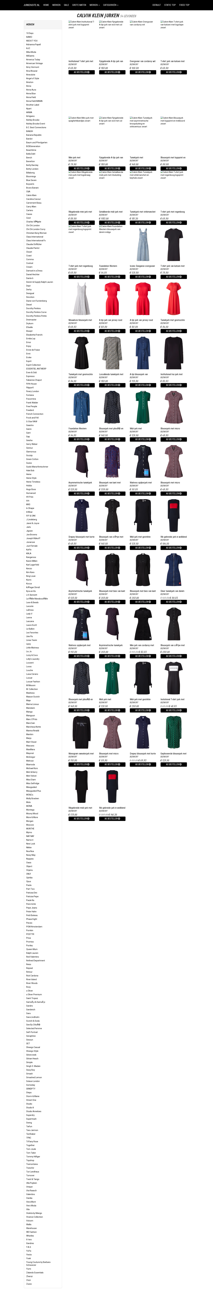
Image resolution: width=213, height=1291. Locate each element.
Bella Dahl (30, 154)
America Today (33, 59)
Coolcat (29, 263)
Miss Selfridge (32, 783)
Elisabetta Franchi (34, 335)
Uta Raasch (31, 1190)
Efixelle (29, 327)
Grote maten (79, 5)
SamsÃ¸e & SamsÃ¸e (35, 1002)
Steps (29, 1092)
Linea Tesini (31, 640)
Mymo (29, 832)
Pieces (29, 923)
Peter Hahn (31, 911)
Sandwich (30, 1009)
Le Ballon (30, 629)
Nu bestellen (80, 72)
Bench (29, 157)
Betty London (32, 169)
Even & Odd (31, 372)
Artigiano (30, 116)
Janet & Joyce (32, 523)
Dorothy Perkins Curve (36, 312)
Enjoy (28, 346)
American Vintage (34, 63)
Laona (29, 617)
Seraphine (31, 1036)
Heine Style (31, 478)
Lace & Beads (32, 602)
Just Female (32, 546)
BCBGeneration (33, 146)
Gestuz (29, 448)
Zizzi (28, 1280)
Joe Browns (31, 534)
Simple (29, 1062)
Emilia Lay (30, 338)
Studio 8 (30, 1107)
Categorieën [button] (110, 5)
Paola (28, 885)
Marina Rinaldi (32, 730)
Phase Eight (31, 919)
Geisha (29, 440)
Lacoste (29, 606)
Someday (30, 1085)
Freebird (30, 410)
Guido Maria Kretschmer (37, 467)
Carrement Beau (33, 203)
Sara (28, 1013)
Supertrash (31, 1119)
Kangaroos (31, 557)
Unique (29, 1187)
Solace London (33, 1081)
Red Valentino (32, 957)
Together (30, 1145)
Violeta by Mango (34, 1213)
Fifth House (31, 384)
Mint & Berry (31, 772)
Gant (28, 433)
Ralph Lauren (32, 953)
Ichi (27, 500)
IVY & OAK (31, 516)
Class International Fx (36, 240)
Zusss (29, 1284)
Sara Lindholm (32, 1017)
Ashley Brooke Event (35, 124)
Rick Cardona (32, 975)
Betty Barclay (32, 165)
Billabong (30, 173)
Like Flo (29, 636)
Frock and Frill (32, 418)
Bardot (29, 139)
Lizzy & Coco (32, 655)
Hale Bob (30, 470)
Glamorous (31, 451)
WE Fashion (31, 1232)
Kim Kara (30, 572)
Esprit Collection (33, 365)
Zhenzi (29, 1276)
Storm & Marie (32, 1096)
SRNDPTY (30, 1089)
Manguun (30, 715)
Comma (30, 259)
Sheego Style (32, 1051)
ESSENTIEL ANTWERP (36, 369)
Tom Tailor (31, 1153)
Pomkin (29, 930)
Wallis (28, 1224)
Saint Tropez (32, 998)
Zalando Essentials (34, 1272)
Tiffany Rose (32, 1141)
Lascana (30, 621)
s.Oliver (29, 991)
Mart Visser (31, 742)
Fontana (30, 395)
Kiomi (28, 580)
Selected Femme (34, 1028)
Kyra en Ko (31, 591)
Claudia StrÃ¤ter (34, 244)
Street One (31, 1100)
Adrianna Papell (33, 44)
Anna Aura (31, 90)
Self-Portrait (32, 1032)
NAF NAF (30, 836)
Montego (30, 810)
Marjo (28, 738)
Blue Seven (31, 180)
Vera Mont (31, 1202)
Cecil (28, 218)
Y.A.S (28, 1247)
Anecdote (30, 75)
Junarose (30, 542)
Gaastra (29, 425)
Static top (170, 5)
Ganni (28, 429)
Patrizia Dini (31, 893)
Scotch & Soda (33, 1021)
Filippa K (30, 387)
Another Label (32, 105)
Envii (28, 353)
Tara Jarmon (32, 1130)
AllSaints (30, 56)
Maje (28, 700)
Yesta (29, 1254)
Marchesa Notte (33, 727)
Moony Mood (32, 813)
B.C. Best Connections (36, 127)
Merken (56, 5)
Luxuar (29, 678)
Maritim (29, 734)
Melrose (30, 761)
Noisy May (31, 855)
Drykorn (29, 323)
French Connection (34, 414)
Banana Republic (34, 135)
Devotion (30, 297)
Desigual (30, 293)
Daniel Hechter (33, 274)
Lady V (29, 614)
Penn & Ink (31, 904)
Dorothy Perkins (33, 308)
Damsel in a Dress (34, 271)
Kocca (29, 583)
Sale (66, 5)
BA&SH (29, 131)
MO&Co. (30, 795)
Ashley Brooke (32, 120)
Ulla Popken (31, 1183)
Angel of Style (32, 78)
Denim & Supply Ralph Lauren (39, 282)
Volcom (29, 1221)
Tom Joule (31, 1149)
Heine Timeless (33, 482)
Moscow (30, 825)
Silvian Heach (32, 1058)
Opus (28, 881)
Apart (28, 108)
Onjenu (29, 870)
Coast (29, 255)
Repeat (29, 968)
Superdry (30, 1115)
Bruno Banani (32, 188)
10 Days (29, 33)
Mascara (30, 746)
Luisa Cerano (32, 674)
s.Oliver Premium (34, 994)
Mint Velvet (31, 776)
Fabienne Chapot (34, 380)
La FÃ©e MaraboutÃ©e (37, 599)
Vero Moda (31, 1205)
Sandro (29, 1006)
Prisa (28, 938)
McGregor (30, 757)
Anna (28, 86)
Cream (29, 267)
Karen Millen (31, 561)
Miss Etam (31, 779)
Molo (28, 802)
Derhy (29, 289)
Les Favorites (32, 632)
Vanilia (29, 1198)
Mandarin (30, 708)
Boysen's (30, 184)
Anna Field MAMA (34, 101)
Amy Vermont (32, 67)
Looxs (29, 666)
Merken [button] (94, 5)
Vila (28, 1209)
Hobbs (29, 485)
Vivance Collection (34, 1217)
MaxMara (30, 749)
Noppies (30, 859)
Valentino (30, 1194)
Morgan (29, 821)
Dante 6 (29, 278)
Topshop (30, 1160)
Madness (30, 693)
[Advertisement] (128, 94)
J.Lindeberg (31, 519)
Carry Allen (31, 206)
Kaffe (28, 550)
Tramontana (32, 1164)
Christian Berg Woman (36, 233)
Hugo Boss (31, 489)
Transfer (30, 1168)
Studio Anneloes (33, 1111)
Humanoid (31, 493)
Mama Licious (32, 704)
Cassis (29, 214)
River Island (31, 979)
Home (46, 5)
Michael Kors (32, 768)
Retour (29, 972)
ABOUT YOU (32, 41)
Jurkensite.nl (31, 5)
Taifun (29, 1126)
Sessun (29, 1040)
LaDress (30, 610)
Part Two (30, 889)
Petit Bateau (32, 915)
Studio (29, 1104)
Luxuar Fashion (33, 681)
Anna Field (31, 97)
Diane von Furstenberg (36, 301)
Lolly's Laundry (32, 659)
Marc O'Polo (31, 719)
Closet (29, 252)
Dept (28, 286)
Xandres (30, 1243)
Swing (29, 1123)
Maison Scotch (33, 697)
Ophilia (29, 877)
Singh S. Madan (33, 1066)
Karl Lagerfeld (32, 565)
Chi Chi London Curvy (35, 229)
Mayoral (30, 753)
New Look (30, 844)
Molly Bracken (32, 798)
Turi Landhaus (32, 1172)
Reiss (28, 964)
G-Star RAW (31, 421)
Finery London (32, 391)
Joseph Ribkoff (33, 538)
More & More (32, 817)
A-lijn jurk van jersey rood (110, 320)
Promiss (30, 942)
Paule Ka (30, 900)
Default (156, 5)
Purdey (29, 945)
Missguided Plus (33, 791)
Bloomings (31, 176)
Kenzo (29, 568)
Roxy (28, 987)
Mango (29, 712)
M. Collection (32, 689)
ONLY (28, 874)
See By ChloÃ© (33, 1024)
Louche (29, 670)
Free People (31, 406)
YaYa (28, 1251)
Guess (29, 463)
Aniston (29, 82)
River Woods (32, 983)
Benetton (30, 161)
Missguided (31, 787)
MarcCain (30, 723)
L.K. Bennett (31, 595)
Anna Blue (31, 93)
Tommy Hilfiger (33, 1156)
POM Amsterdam (34, 926)
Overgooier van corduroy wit (142, 61)
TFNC (28, 1138)
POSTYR (30, 934)
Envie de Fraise (33, 350)
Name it (29, 840)
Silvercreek (31, 1055)
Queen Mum (32, 949)
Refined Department (35, 960)
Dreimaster (31, 320)
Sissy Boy (30, 1070)
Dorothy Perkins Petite (36, 316)
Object (29, 866)
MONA (29, 806)
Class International (34, 237)
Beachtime (31, 150)
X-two (29, 1239)
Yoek (28, 1258)
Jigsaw (29, 531)
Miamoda (30, 764)
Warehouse (31, 1228)
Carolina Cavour (33, 199)
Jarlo (28, 527)
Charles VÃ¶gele (33, 222)
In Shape (30, 508)
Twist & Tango (32, 1179)
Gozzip (29, 455)
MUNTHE (30, 828)
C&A (28, 191)
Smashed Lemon (34, 1077)
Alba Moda (31, 52)
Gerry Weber (32, 444)
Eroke (28, 357)
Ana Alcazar (32, 71)
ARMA (29, 112)
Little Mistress (32, 648)
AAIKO (29, 37)
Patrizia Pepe (32, 896)
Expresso (30, 376)
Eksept (29, 331)
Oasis (28, 862)
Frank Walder (32, 402)
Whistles (30, 1236)
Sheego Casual (33, 1047)
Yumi (28, 1269)
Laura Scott (31, 625)
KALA (28, 553)
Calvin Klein (31, 195)
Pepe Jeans (31, 908)
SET (28, 1043)
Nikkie (29, 847)
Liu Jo (29, 651)
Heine (28, 474)
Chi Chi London (33, 225)
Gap (28, 436)
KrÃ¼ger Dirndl (33, 587)
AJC (28, 48)
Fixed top (185, 4)
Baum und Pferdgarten (36, 142)
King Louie (31, 576)
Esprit (28, 361)
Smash (29, 1073)
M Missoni (30, 685)
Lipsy (28, 644)
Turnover (30, 1175)
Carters (29, 210)
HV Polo (29, 497)
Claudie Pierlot (32, 248)
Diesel (29, 304)
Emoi (28, 342)
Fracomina (31, 399)
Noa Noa (30, 851)
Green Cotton (32, 459)
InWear (29, 512)
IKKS (28, 504)
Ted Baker (31, 1134)
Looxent (30, 663)
